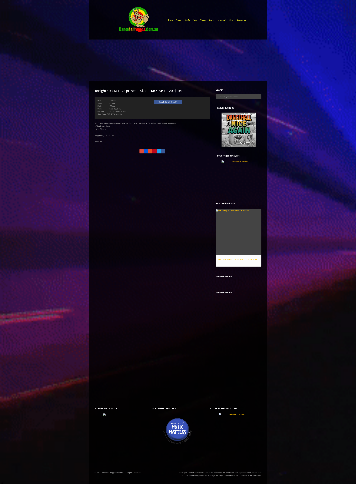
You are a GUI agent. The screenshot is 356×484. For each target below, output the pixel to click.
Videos (203, 20)
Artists (178, 20)
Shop (231, 20)
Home (170, 20)
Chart (211, 20)
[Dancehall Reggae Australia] (138, 20)
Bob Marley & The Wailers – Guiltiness (237, 259)
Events (187, 20)
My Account (221, 20)
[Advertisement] (178, 60)
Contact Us (241, 20)
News (195, 20)
